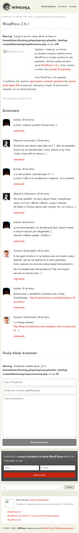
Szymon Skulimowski (43, 16)
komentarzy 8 (60, 16)
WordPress (48, 528)
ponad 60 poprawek (60, 69)
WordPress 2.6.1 (50, 65)
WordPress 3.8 (14, 520)
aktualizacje (12, 98)
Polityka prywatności (64, 528)
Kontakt (73, 6)
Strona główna (49, 6)
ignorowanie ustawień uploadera (47, 81)
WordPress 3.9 (14, 512)
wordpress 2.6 (24, 98)
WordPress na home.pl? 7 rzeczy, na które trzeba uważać (33, 516)
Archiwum (62, 6)
